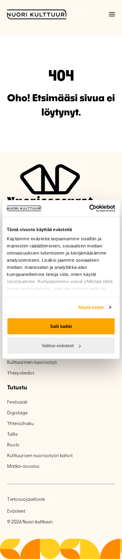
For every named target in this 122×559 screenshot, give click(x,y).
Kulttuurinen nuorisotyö (32, 362)
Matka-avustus (23, 466)
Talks (12, 434)
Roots (13, 445)
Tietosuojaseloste (26, 499)
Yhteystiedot (20, 373)
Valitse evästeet (58, 345)
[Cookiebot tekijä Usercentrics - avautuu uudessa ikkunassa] (89, 208)
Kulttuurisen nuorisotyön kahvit (40, 456)
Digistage (17, 413)
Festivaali (17, 402)
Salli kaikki (61, 326)
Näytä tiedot (91, 307)
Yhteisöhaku (20, 423)
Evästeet (16, 511)
